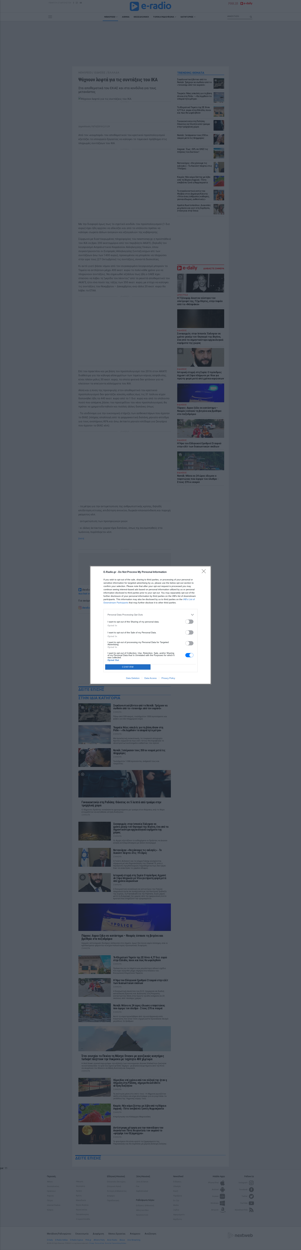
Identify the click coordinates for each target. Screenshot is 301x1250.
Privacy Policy (168, 678)
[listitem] (150, 614)
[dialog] (150, 625)
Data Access (150, 678)
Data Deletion (133, 678)
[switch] (189, 622)
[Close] (205, 572)
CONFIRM (128, 667)
